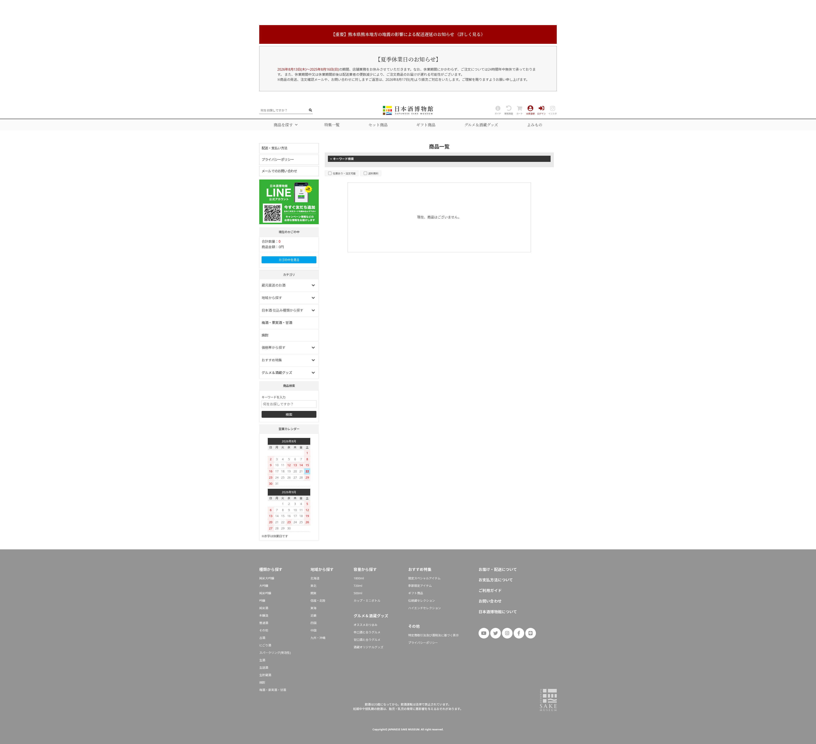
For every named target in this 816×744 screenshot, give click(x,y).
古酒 (262, 638)
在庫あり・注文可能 (344, 173)
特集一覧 (332, 124)
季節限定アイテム (420, 586)
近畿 (313, 615)
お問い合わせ (490, 601)
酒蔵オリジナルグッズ (368, 647)
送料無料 (373, 173)
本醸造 (263, 615)
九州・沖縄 (317, 638)
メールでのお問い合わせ (279, 171)
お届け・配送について (498, 569)
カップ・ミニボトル (367, 601)
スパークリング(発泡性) (275, 653)
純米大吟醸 (266, 578)
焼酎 (265, 335)
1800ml (359, 578)
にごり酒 (265, 645)
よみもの (534, 124)
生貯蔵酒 (265, 675)
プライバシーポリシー (278, 159)
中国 (313, 630)
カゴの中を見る (289, 260)
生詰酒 (263, 668)
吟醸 (262, 601)
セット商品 (378, 124)
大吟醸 (263, 586)
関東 (313, 593)
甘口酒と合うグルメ (367, 640)
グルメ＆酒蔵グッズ (481, 124)
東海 (313, 608)
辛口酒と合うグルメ (367, 632)
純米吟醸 (265, 593)
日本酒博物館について (498, 611)
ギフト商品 (425, 124)
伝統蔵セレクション (421, 601)
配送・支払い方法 (275, 148)
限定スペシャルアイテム (424, 578)
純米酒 (263, 608)
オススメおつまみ (365, 625)
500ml (358, 593)
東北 (313, 586)
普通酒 (263, 623)
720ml (358, 586)
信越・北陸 (317, 601)
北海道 (314, 578)
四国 (313, 623)
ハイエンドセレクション (424, 608)
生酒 (262, 660)
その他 (263, 630)
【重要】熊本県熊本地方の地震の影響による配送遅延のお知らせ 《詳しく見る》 (408, 34)
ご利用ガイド (490, 590)
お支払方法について (496, 579)
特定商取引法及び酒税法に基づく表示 (433, 635)
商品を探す (283, 124)
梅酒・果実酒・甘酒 (277, 322)
